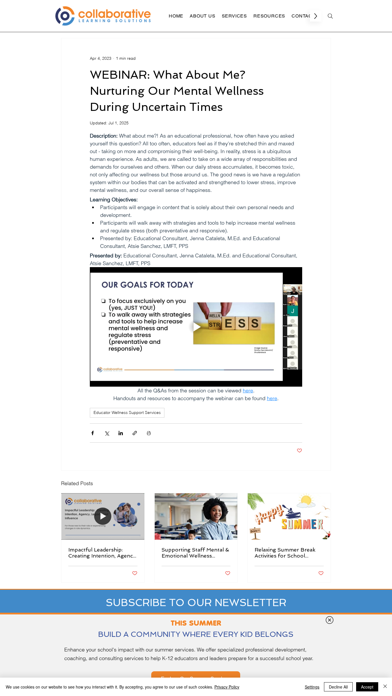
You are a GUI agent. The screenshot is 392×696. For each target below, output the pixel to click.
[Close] (385, 686)
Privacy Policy (226, 687)
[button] (329, 620)
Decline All (338, 687)
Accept (367, 687)
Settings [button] (312, 687)
